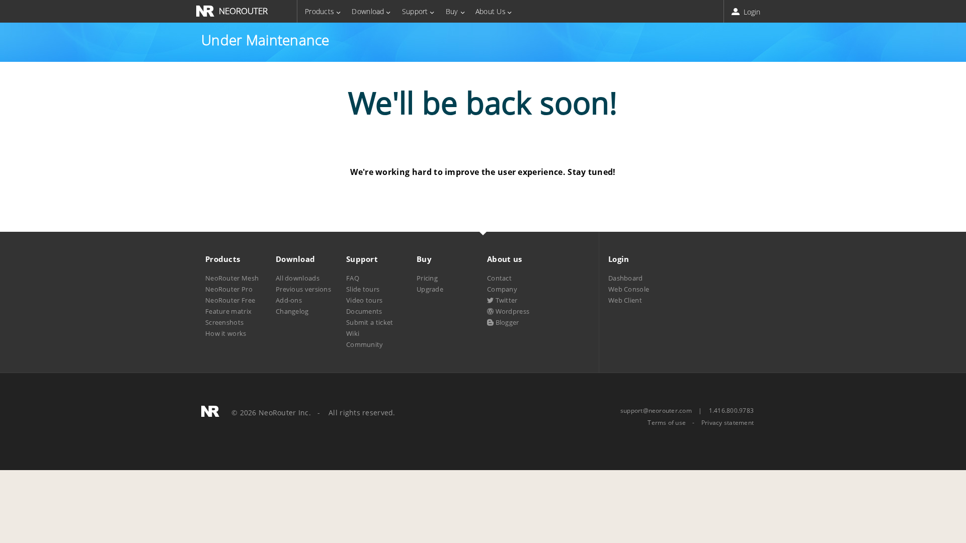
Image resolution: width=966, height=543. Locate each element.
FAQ (352, 278)
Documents (364, 311)
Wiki (352, 333)
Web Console (628, 289)
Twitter (505, 300)
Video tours (364, 300)
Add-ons (289, 300)
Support (415, 11)
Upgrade (430, 289)
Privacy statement (727, 422)
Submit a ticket (369, 322)
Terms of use (667, 422)
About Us (490, 11)
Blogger (506, 322)
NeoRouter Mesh (232, 278)
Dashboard (625, 278)
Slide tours (362, 289)
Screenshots (224, 322)
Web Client (625, 300)
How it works (226, 333)
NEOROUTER (243, 11)
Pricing (427, 278)
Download (368, 11)
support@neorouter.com (656, 410)
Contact (499, 278)
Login (751, 12)
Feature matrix (228, 311)
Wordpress (511, 311)
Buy (452, 11)
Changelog (292, 311)
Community (364, 344)
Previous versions (303, 289)
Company (502, 289)
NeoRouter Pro (229, 289)
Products (319, 11)
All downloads (297, 278)
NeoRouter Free (230, 300)
